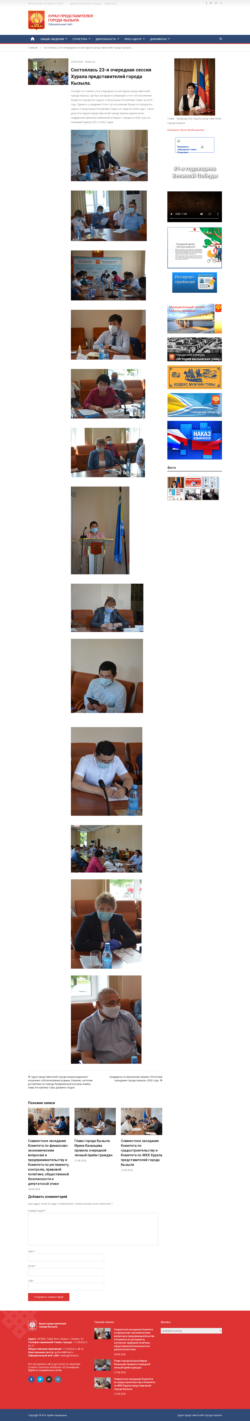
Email (32, 1266)
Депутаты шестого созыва (85, 3)
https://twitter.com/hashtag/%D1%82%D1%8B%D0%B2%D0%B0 (211, 3)
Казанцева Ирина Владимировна (185, 130)
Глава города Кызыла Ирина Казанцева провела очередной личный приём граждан (132, 1364)
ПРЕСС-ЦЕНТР (132, 39)
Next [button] (159, 1151)
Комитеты (110, 3)
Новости (90, 61)
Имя (31, 1251)
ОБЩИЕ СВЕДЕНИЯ (52, 39)
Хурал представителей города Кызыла (199, 1415)
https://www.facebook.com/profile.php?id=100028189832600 (206, 3)
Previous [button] (31, 1151)
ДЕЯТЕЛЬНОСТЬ (106, 39)
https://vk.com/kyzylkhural (216, 3)
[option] (53, 1135)
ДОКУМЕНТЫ (158, 39)
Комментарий (37, 1210)
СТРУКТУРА (79, 39)
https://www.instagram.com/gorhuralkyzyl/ (221, 3)
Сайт (31, 1280)
